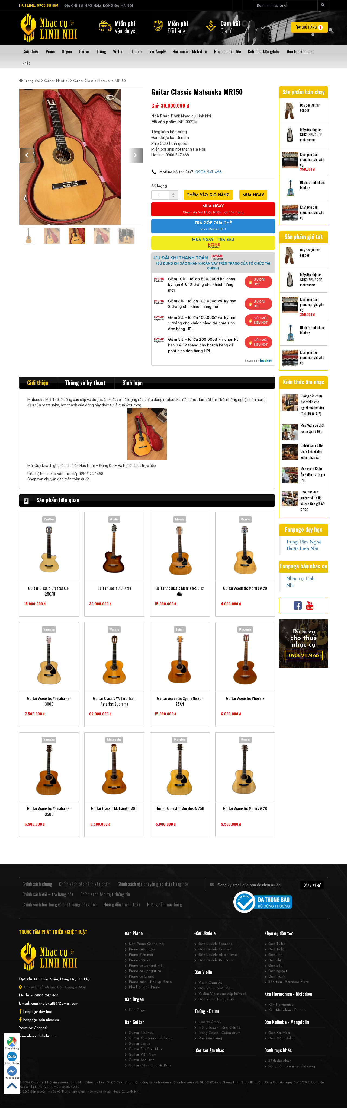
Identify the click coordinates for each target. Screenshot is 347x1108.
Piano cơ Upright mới (146, 965)
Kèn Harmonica (281, 1005)
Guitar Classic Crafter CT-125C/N (49, 591)
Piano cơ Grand (141, 976)
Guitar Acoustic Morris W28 (245, 808)
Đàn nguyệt (277, 971)
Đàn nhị (274, 960)
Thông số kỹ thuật (85, 382)
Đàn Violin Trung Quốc (216, 999)
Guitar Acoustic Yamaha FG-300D (49, 701)
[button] (26, 155)
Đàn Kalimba (279, 1033)
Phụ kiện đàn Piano (144, 987)
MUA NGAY (253, 195)
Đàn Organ (134, 999)
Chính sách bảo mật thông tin (105, 894)
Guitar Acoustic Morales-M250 (180, 808)
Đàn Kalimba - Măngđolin (286, 1022)
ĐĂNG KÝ (310, 885)
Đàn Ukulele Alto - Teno (217, 955)
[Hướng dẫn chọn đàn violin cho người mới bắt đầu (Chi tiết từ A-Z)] (290, 402)
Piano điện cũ (140, 960)
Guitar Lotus (139, 1044)
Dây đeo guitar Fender (310, 108)
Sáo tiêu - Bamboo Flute (288, 982)
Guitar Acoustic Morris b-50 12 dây (179, 591)
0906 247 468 (208, 172)
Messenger (12, 1078)
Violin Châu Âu (210, 983)
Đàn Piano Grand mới (146, 944)
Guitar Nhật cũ (56, 81)
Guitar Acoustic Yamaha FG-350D (49, 811)
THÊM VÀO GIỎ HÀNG (208, 195)
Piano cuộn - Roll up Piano (150, 982)
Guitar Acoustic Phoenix (245, 698)
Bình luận (132, 382)
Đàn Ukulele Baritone (215, 960)
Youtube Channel (33, 1028)
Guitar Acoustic (141, 1060)
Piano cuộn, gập (142, 949)
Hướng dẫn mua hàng (164, 904)
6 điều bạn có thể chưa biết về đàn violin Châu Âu (312, 451)
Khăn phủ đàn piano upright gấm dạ (312, 159)
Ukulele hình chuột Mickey (312, 185)
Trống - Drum (206, 1011)
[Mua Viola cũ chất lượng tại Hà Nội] (290, 431)
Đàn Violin (203, 972)
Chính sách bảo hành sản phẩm (85, 884)
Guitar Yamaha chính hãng (150, 1038)
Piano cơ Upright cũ (145, 971)
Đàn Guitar (134, 1022)
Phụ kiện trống (210, 1038)
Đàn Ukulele (205, 933)
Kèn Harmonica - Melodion (288, 994)
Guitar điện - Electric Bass (150, 1065)
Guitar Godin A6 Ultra (114, 588)
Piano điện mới (141, 955)
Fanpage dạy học (37, 1012)
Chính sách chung (37, 884)
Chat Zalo (12, 1063)
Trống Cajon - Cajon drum (219, 1033)
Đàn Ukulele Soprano (215, 944)
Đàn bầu (275, 965)
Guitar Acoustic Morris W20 (245, 588)
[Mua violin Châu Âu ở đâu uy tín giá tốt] (290, 474)
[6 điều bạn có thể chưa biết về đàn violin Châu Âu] (290, 451)
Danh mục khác (278, 1050)
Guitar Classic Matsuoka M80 (114, 808)
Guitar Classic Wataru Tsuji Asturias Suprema (114, 701)
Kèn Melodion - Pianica (287, 1010)
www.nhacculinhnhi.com (38, 1036)
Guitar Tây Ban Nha (145, 1049)
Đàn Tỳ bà (276, 944)
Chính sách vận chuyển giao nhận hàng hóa (153, 884)
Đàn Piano (134, 933)
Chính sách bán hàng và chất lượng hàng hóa (60, 904)
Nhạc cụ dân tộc (278, 933)
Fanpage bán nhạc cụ (41, 1020)
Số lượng (159, 186)
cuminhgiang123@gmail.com (54, 1004)
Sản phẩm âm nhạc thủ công (291, 1066)
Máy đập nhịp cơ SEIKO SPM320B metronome (311, 134)
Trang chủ (32, 81)
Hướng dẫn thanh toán (122, 904)
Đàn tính (275, 955)
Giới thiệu (37, 382)
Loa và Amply (209, 1022)
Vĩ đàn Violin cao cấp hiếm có (222, 994)
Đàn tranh (276, 976)
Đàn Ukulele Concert (215, 949)
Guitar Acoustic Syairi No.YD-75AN (180, 701)
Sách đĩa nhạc (279, 1061)
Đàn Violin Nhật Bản (215, 988)
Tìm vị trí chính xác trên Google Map (54, 987)
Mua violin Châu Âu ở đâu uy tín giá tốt (313, 474)
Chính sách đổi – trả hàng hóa (48, 894)
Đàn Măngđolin (281, 1038)
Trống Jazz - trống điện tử (219, 1027)
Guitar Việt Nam (142, 1054)
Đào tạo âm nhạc (209, 1050)
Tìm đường (12, 1048)
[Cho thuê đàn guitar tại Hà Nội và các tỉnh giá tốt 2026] (290, 498)
